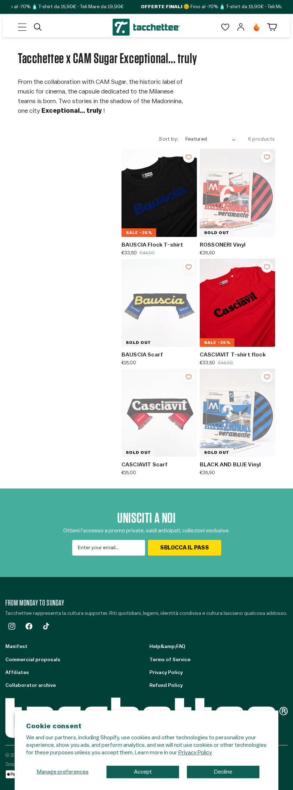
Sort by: (168, 139)
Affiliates (17, 672)
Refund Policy (166, 685)
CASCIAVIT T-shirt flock (233, 355)
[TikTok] (46, 626)
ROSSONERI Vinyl (222, 245)
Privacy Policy (195, 752)
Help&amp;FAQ (167, 646)
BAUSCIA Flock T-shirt (152, 245)
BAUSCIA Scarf (142, 355)
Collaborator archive (30, 685)
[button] (22, 27)
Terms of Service (169, 659)
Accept (143, 772)
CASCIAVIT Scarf (144, 464)
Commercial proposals (32, 659)
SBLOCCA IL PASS (184, 548)
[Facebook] (29, 626)
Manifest (16, 646)
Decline (223, 772)
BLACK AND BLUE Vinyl (230, 464)
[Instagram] (11, 626)
